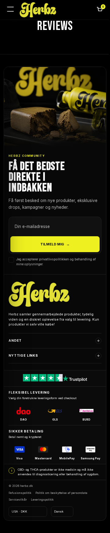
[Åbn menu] (10, 10)
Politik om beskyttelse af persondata (61, 497)
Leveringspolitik (42, 503)
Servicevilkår (18, 503)
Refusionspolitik (20, 497)
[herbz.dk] (38, 10)
